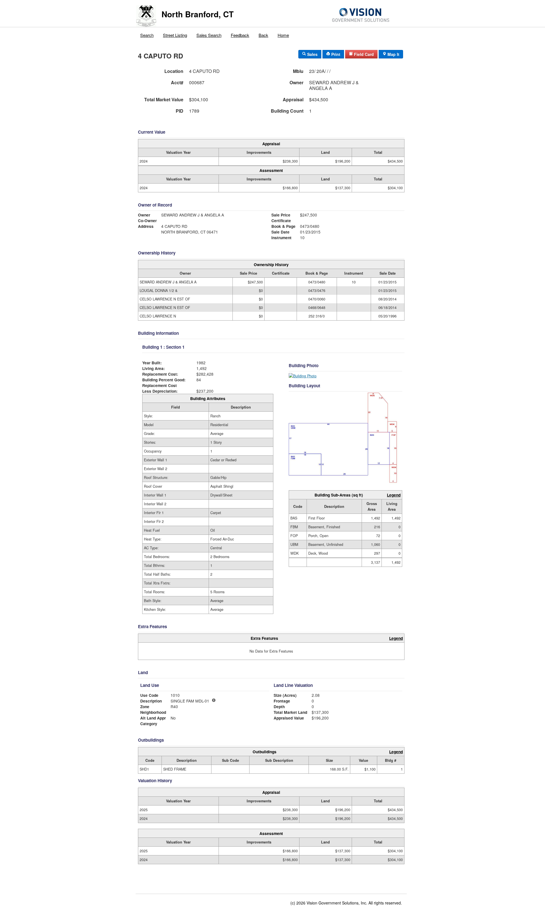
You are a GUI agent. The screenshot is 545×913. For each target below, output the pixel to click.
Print (335, 54)
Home (283, 35)
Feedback (240, 35)
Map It (392, 54)
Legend (394, 495)
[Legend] (213, 700)
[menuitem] (147, 33)
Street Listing (175, 35)
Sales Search (208, 35)
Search (147, 35)
